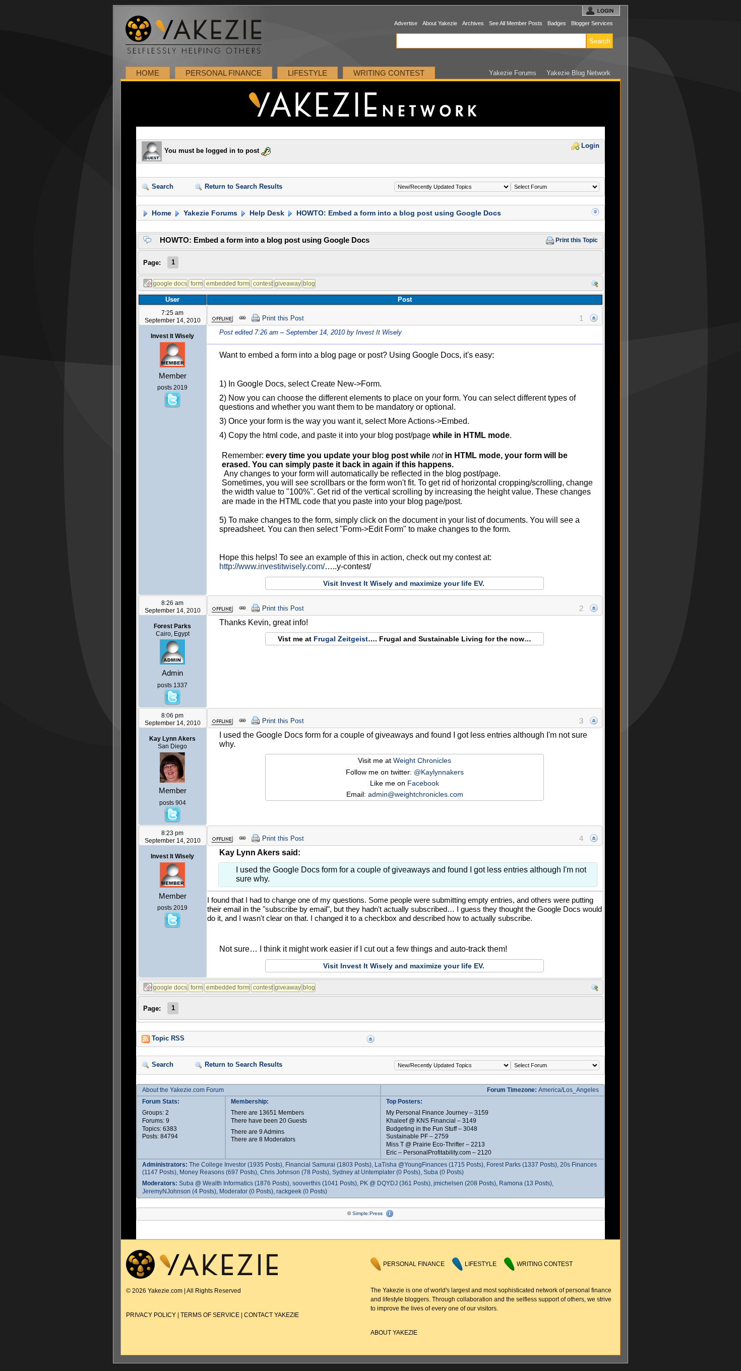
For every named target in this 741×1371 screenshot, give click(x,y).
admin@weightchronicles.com (415, 794)
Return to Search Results (242, 186)
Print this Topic (576, 240)
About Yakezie (439, 23)
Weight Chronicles (422, 760)
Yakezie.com (199, 35)
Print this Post (283, 318)
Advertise (405, 23)
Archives (473, 23)
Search (161, 186)
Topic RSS (167, 1038)
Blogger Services (592, 23)
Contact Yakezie (271, 1315)
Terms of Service (209, 1315)
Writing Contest (388, 73)
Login (589, 145)
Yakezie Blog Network (578, 73)
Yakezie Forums (512, 73)
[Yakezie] (202, 1276)
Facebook (423, 783)
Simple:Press (367, 1213)
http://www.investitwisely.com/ (272, 566)
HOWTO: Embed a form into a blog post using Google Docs (397, 213)
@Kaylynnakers (439, 772)
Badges (556, 23)
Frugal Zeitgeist (341, 639)
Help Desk (266, 213)
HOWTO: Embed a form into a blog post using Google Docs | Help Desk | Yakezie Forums (370, 104)
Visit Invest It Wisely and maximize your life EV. (403, 583)
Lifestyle (307, 73)
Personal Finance (224, 73)
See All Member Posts (515, 23)
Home (147, 73)
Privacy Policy (151, 1315)
